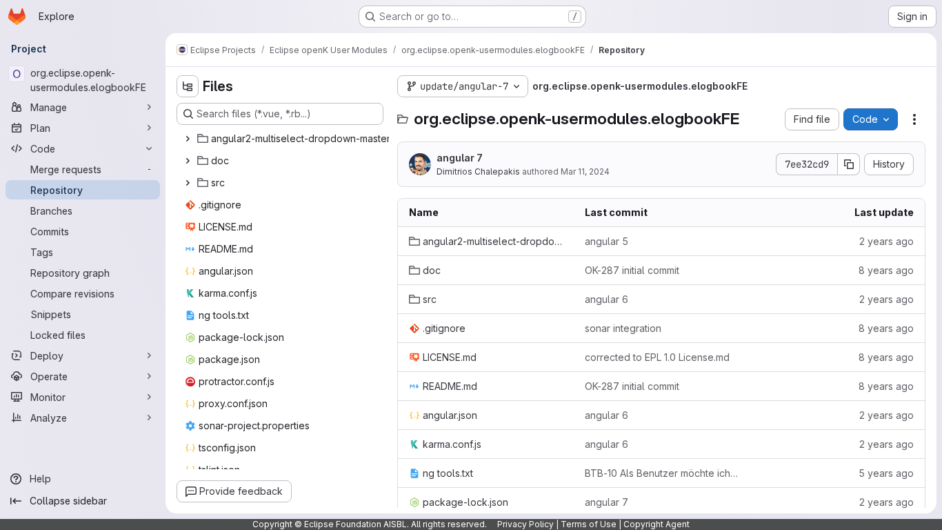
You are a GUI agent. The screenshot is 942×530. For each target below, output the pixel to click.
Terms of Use (589, 524)
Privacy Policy (525, 524)
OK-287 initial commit (632, 270)
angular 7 (460, 158)
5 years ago (886, 473)
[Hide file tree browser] (188, 86)
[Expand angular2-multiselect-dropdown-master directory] (187, 138)
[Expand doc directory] (187, 161)
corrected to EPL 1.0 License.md (657, 357)
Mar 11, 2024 (585, 171)
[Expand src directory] (187, 183)
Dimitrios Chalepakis (478, 171)
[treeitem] (289, 139)
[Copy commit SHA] (849, 164)
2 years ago (886, 241)
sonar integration (623, 328)
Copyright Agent (656, 524)
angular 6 (606, 299)
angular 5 (606, 241)
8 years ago (886, 270)
